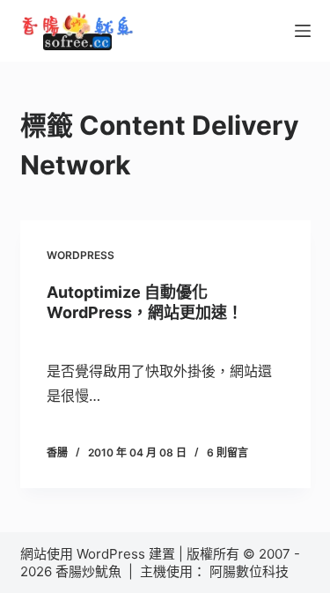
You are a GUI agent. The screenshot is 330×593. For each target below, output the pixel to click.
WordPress (80, 255)
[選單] (303, 31)
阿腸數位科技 (250, 571)
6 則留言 (227, 452)
